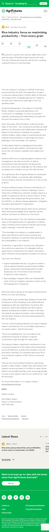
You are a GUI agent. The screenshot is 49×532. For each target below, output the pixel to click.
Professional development (10, 419)
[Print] (46, 46)
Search (43, 3)
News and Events (12, 17)
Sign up (11, 483)
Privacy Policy (7, 512)
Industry (24, 416)
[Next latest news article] (45, 437)
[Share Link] (37, 45)
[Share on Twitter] (3, 44)
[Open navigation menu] (45, 11)
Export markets (13, 416)
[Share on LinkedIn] (20, 44)
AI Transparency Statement (35, 505)
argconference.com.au (11, 384)
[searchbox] (24, 3)
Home (3, 17)
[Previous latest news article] (41, 437)
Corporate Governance (34, 509)
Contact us (5, 505)
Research (25, 419)
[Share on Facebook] (11, 44)
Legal (4, 509)
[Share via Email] (28, 47)
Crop (3, 416)
